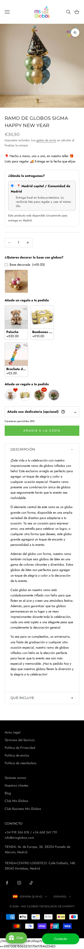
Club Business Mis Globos (23, 808)
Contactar (60, 938)
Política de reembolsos (20, 763)
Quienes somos (15, 777)
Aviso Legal (12, 732)
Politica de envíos (17, 755)
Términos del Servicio (20, 740)
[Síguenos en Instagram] (19, 882)
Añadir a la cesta (42, 430)
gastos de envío (46, 140)
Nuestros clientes (16, 785)
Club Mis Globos (16, 800)
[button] (42, 449)
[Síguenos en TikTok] (31, 882)
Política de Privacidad (20, 747)
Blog (8, 793)
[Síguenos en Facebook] (7, 882)
